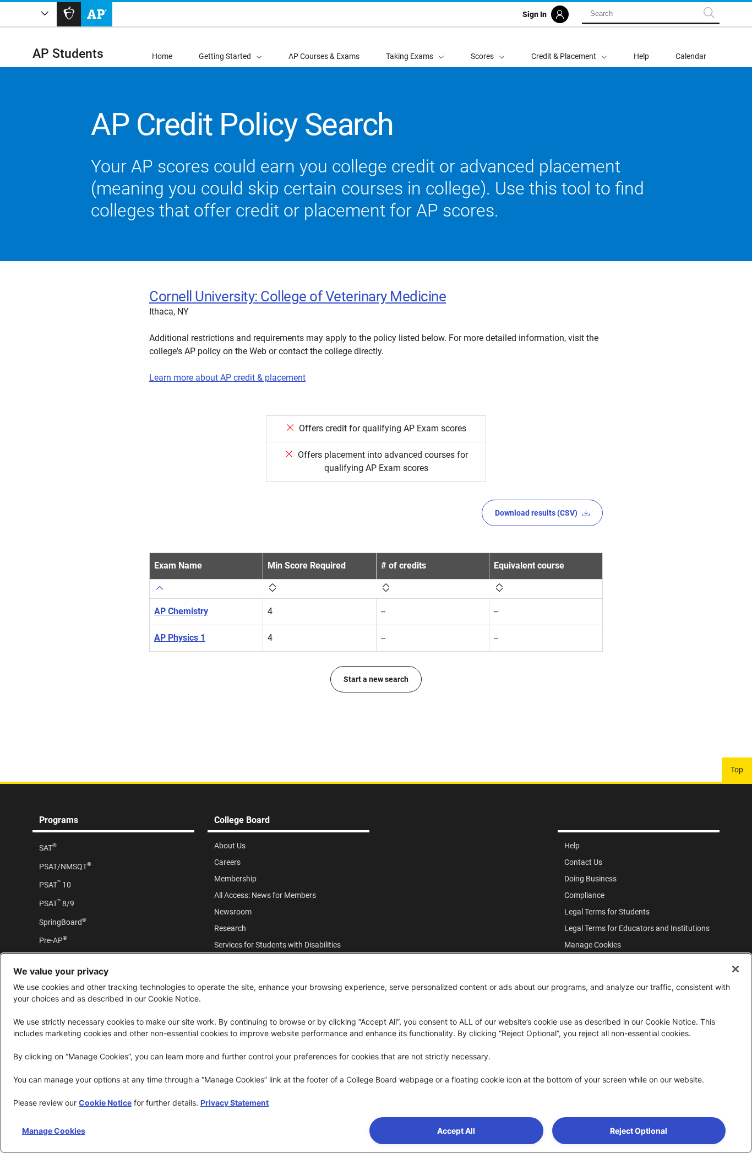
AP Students (67, 53)
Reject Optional (638, 1130)
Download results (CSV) (536, 512)
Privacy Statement (234, 1102)
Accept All (456, 1130)
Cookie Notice (105, 1102)
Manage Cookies (53, 1130)
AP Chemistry (181, 611)
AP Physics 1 (179, 637)
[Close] (735, 969)
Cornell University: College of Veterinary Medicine (297, 296)
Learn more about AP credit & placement (227, 377)
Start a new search (376, 679)
